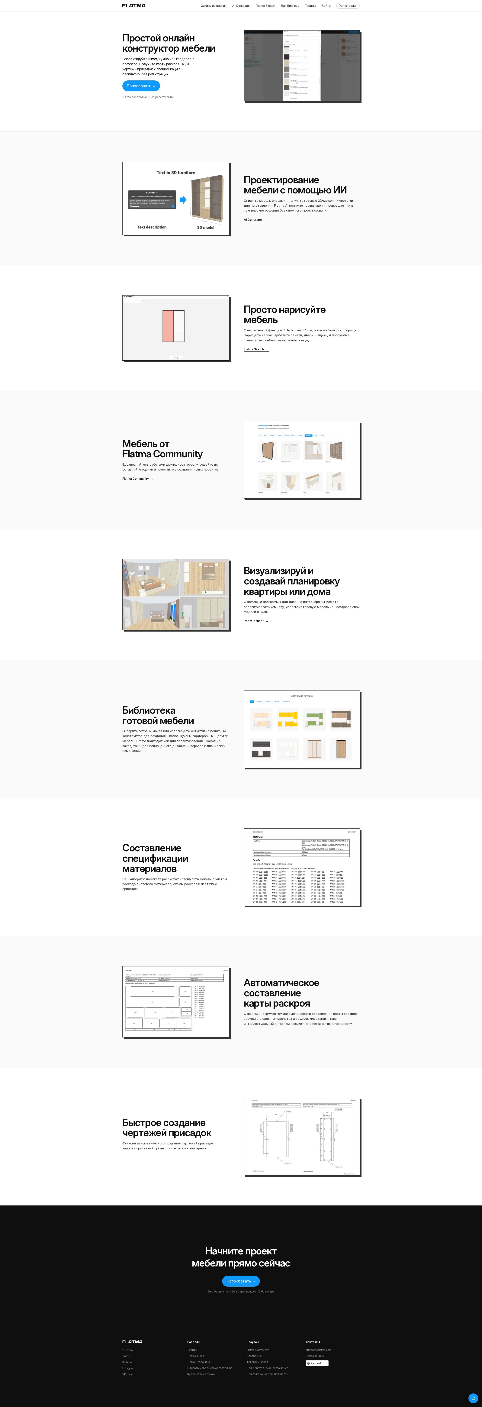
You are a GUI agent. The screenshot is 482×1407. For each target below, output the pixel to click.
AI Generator (241, 6)
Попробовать (141, 86)
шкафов (172, 736)
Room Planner (256, 621)
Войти (326, 6)
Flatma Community (138, 478)
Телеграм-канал (257, 1361)
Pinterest (127, 1362)
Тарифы (310, 6)
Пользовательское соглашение (267, 1368)
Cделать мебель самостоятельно (210, 1368)
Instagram (128, 1368)
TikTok (126, 1356)
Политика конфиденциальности (267, 1374)
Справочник (254, 1355)
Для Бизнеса (290, 6)
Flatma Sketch (265, 6)
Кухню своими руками (201, 1374)
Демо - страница (198, 1361)
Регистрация (348, 6)
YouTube (127, 1350)
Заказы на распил (214, 6)
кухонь (185, 736)
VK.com (127, 1374)
